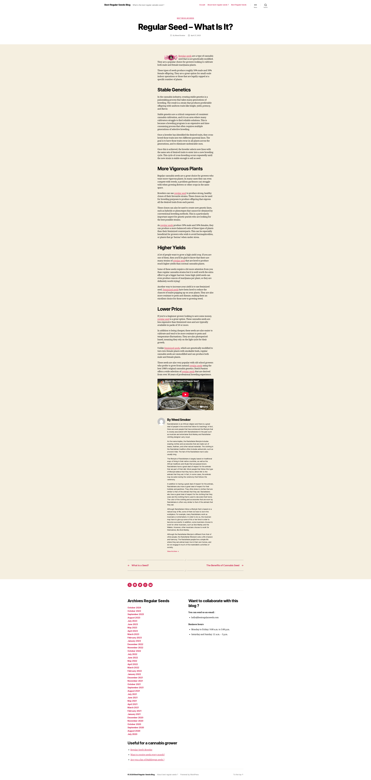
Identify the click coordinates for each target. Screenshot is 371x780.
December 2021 (135, 677)
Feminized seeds (170, 289)
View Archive (173, 551)
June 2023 (133, 624)
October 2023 (134, 611)
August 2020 (134, 731)
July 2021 (132, 694)
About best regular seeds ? (218, 5)
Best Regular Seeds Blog (117, 5)
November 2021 (135, 681)
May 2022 (132, 661)
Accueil (202, 5)
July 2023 (132, 621)
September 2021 (136, 687)
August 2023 (134, 617)
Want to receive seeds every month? (147, 754)
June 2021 (133, 697)
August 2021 (134, 691)
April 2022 (133, 664)
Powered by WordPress (189, 775)
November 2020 (135, 721)
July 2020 (132, 734)
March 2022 (133, 667)
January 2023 (134, 641)
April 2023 (133, 631)
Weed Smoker (180, 35)
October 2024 (134, 607)
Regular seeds (185, 56)
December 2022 (135, 644)
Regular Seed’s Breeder (141, 750)
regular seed (180, 193)
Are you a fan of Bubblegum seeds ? (147, 759)
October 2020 (134, 724)
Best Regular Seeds (238, 5)
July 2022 (132, 654)
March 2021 (133, 707)
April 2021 (132, 704)
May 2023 (132, 627)
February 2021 (135, 711)
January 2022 (134, 674)
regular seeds (166, 225)
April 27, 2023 (196, 35)
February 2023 (135, 637)
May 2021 (132, 701)
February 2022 (135, 671)
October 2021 (134, 684)
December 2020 (135, 717)
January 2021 (134, 714)
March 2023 (133, 634)
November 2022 (135, 647)
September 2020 (136, 727)
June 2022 (133, 657)
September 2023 (136, 614)
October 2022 (134, 651)
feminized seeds (172, 348)
